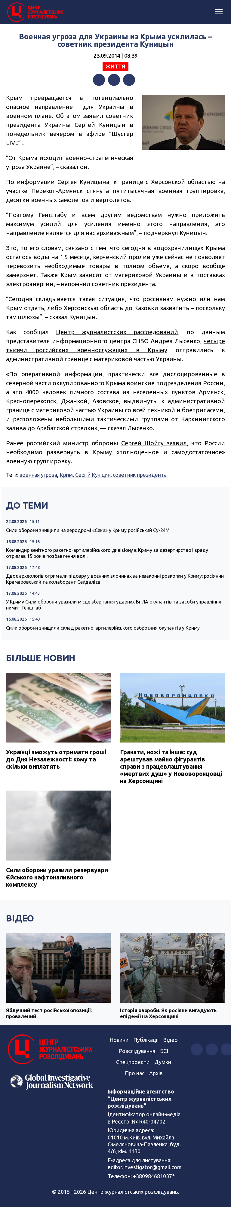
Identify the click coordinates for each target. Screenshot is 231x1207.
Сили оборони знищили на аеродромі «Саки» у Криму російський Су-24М (88, 530)
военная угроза (38, 475)
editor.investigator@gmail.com (145, 1167)
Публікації (145, 1040)
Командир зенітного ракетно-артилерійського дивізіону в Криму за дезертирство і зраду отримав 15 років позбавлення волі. (107, 553)
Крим (66, 475)
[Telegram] (129, 80)
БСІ (164, 1051)
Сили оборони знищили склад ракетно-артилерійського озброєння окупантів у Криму (103, 628)
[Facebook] (99, 80)
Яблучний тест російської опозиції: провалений (49, 1013)
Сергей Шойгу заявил (154, 443)
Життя (115, 66)
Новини (118, 1040)
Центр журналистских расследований (117, 331)
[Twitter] (114, 80)
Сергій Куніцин (93, 475)
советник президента (139, 475)
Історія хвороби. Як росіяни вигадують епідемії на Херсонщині (168, 1013)
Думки (162, 1062)
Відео (20, 918)
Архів (155, 1073)
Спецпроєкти (132, 1062)
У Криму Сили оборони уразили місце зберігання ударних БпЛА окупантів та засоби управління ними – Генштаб (113, 604)
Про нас (134, 1073)
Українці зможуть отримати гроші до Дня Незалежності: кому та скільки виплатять (56, 759)
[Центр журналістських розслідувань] (34, 12)
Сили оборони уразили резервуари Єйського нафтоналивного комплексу (57, 877)
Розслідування (137, 1051)
